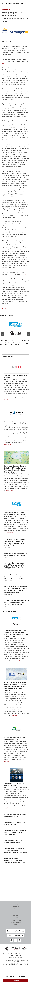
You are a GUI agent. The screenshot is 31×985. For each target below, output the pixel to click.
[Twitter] (15, 940)
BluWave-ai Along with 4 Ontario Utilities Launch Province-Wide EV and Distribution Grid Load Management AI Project (16, 589)
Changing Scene (6, 9)
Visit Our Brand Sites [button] (15, 935)
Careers (16, 911)
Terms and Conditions (15, 920)
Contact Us (15, 924)
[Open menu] (29, 3)
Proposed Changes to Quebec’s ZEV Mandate (16, 376)
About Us (15, 904)
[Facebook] (11, 940)
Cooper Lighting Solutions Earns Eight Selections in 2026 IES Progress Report (15, 832)
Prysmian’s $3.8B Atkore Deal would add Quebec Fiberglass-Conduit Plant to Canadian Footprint (16, 602)
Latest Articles (8, 356)
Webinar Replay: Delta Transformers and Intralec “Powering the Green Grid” (13, 577)
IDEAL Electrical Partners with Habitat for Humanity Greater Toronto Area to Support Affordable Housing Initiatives (15, 343)
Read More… (7, 400)
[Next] (28, 334)
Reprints (15, 915)
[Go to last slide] (2, 334)
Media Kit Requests (15, 922)
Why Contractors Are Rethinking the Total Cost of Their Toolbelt (15, 513)
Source (4, 308)
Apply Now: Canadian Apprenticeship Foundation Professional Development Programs (16, 860)
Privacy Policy (15, 918)
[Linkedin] (19, 940)
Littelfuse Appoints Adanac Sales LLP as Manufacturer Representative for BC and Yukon (15, 850)
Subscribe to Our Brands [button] (15, 931)
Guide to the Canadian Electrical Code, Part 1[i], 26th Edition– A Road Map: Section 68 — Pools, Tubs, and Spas (15, 469)
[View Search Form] (2, 3)
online (3, 63)
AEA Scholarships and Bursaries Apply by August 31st (15, 738)
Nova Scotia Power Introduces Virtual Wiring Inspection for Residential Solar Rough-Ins (14, 565)
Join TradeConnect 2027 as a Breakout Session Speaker (13, 841)
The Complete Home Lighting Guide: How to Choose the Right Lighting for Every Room (15, 424)
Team (15, 908)
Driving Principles (15, 906)
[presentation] (15, 329)
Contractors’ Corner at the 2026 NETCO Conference (15, 784)
